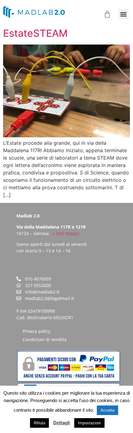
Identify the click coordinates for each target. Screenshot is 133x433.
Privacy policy (36, 331)
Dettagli (61, 422)
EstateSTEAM (35, 33)
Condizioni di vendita (44, 339)
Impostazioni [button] (89, 423)
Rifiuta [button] (39, 423)
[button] (123, 14)
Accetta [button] (107, 410)
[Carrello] (107, 14)
